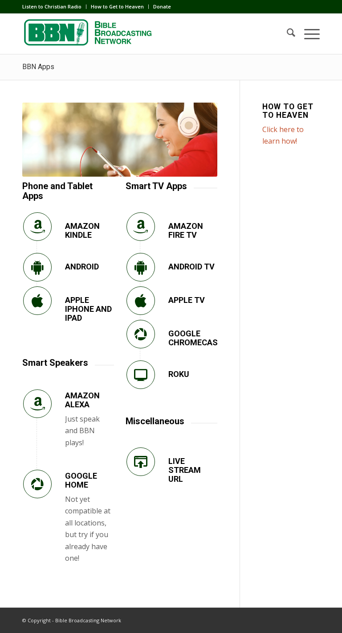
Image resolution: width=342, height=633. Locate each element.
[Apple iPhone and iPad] (37, 300)
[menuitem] (54, 6)
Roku (178, 374)
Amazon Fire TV (185, 230)
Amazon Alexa (82, 400)
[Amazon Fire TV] (140, 226)
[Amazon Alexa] (37, 403)
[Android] (37, 267)
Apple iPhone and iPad (88, 309)
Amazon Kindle (82, 230)
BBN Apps (38, 66)
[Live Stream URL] (140, 461)
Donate (162, 6)
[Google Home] (37, 484)
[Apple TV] (140, 300)
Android (82, 266)
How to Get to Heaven (117, 6)
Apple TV (186, 300)
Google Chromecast (195, 338)
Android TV (191, 266)
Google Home (81, 480)
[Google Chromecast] (140, 334)
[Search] (286, 34)
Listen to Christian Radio (51, 6)
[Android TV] (140, 267)
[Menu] (307, 34)
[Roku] (140, 374)
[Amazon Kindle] (37, 226)
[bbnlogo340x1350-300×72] (89, 34)
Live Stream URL (184, 470)
